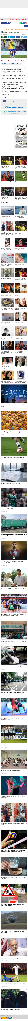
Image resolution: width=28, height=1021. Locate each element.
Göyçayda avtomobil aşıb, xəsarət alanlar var (12, 666)
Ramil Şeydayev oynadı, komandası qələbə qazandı (14, 983)
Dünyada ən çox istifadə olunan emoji (10, 432)
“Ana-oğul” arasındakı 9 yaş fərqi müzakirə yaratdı (13, 588)
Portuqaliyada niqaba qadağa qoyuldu (10, 1009)
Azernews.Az (12, 19)
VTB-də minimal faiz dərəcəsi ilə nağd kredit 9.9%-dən (13, 60)
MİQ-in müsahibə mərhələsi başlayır (10, 770)
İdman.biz (18, 19)
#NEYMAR (4, 63)
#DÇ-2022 (18, 63)
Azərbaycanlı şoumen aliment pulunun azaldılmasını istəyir (14, 824)
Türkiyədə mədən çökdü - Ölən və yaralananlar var (13, 641)
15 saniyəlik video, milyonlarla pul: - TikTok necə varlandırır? (13, 797)
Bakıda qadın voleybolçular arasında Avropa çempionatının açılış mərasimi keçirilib (13, 851)
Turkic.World (24, 19)
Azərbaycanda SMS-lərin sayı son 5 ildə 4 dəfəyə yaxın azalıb (13, 877)
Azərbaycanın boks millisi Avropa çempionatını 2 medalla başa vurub (13, 718)
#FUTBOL (11, 63)
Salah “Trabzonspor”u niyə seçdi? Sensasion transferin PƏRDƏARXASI (12, 562)
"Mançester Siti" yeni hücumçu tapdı (10, 509)
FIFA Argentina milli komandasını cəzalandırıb (12, 745)
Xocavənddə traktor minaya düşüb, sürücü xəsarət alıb (12, 931)
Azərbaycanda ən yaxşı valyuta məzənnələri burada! (18, 29)
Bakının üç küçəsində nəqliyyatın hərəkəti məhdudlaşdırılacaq (12, 904)
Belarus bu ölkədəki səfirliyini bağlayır (10, 483)
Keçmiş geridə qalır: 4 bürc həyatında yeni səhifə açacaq (13, 405)
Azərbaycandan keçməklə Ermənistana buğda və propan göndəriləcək (14, 535)
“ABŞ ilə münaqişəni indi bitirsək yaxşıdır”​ (11, 958)
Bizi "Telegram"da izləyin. (15, 107)
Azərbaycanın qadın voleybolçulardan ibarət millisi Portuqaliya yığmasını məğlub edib (13, 614)
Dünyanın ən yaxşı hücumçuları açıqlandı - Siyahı (13, 457)
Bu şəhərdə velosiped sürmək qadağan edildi (12, 692)
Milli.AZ (5, 23)
